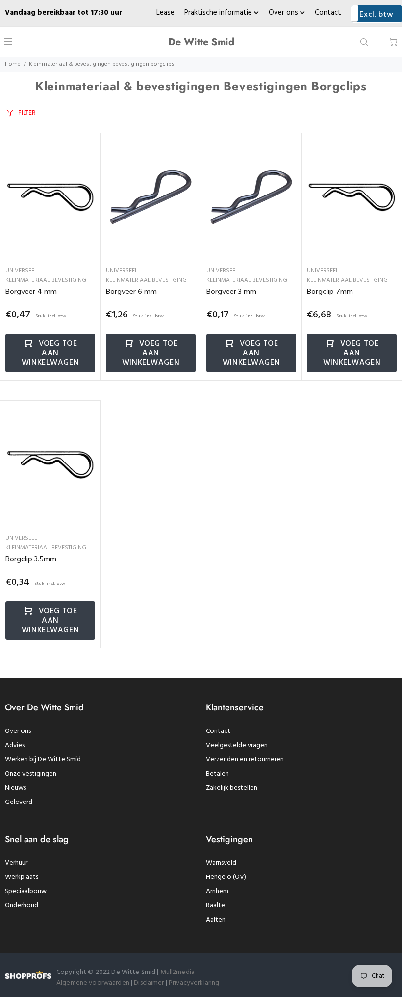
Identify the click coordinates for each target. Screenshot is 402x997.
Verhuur (16, 863)
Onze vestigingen (30, 773)
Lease (165, 13)
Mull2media (177, 972)
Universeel (21, 271)
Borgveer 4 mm (31, 292)
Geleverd (18, 802)
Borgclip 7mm (330, 292)
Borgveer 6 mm (131, 292)
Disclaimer (150, 983)
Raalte (215, 905)
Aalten (216, 919)
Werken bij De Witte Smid (43, 759)
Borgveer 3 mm (231, 292)
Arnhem (217, 891)
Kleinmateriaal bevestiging (45, 280)
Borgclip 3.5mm (30, 559)
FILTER (26, 112)
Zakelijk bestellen (231, 788)
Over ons (284, 13)
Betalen (217, 773)
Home (13, 64)
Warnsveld (221, 863)
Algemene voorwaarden (92, 983)
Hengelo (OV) (226, 877)
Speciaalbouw (26, 891)
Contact (328, 13)
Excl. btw (376, 14)
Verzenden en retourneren (245, 759)
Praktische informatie (219, 13)
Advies (15, 745)
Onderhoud (21, 905)
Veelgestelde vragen (237, 745)
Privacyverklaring (194, 983)
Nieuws (15, 788)
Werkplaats (21, 877)
